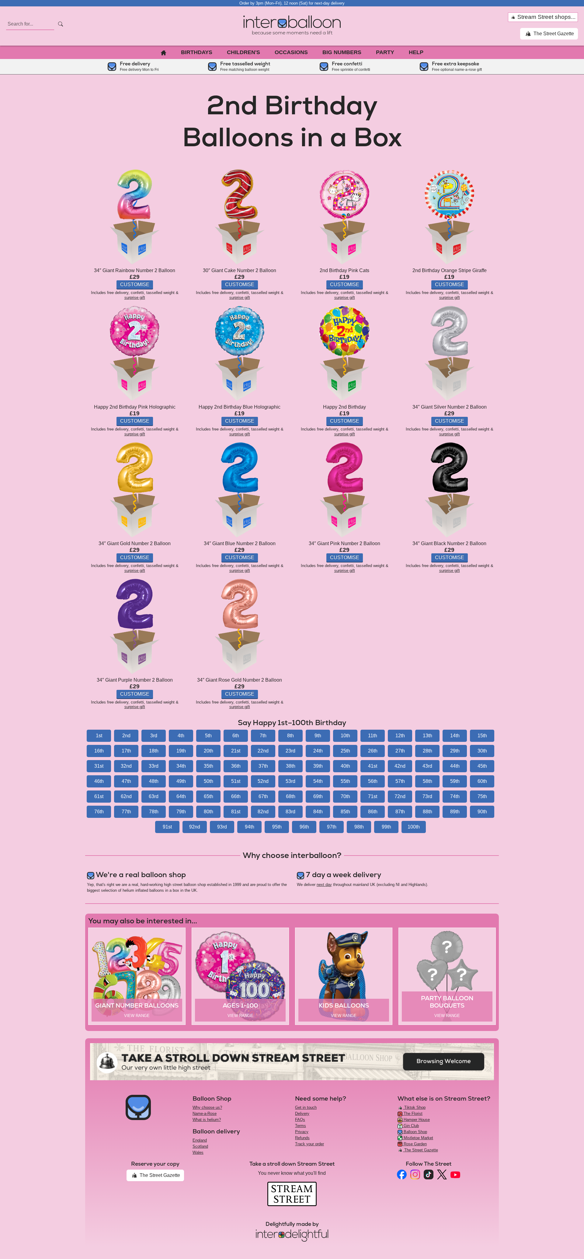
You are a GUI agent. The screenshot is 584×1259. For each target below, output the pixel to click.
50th (208, 781)
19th (181, 750)
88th (427, 811)
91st (167, 826)
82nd (263, 811)
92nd (194, 826)
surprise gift (134, 297)
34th (181, 766)
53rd (290, 781)
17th (126, 750)
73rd (427, 796)
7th (263, 735)
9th (318, 735)
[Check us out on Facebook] (402, 1174)
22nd (263, 750)
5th (208, 735)
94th (249, 826)
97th (331, 826)
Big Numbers (341, 52)
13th (427, 735)
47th (126, 781)
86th (372, 811)
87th (400, 811)
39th (318, 766)
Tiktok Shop (414, 1107)
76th (99, 811)
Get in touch (306, 1107)
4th (181, 735)
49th (181, 781)
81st (235, 811)
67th (263, 796)
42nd (400, 766)
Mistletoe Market (417, 1138)
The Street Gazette (553, 33)
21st (235, 750)
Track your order (309, 1144)
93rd (222, 826)
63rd (153, 796)
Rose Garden (414, 1144)
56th (372, 781)
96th (304, 826)
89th (455, 811)
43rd (427, 766)
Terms (300, 1125)
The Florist (412, 1113)
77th (126, 811)
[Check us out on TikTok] (428, 1174)
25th (345, 750)
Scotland (200, 1146)
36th (236, 766)
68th (290, 796)
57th (400, 781)
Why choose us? (207, 1107)
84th (318, 811)
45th (482, 766)
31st (98, 766)
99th (386, 826)
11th (372, 735)
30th (482, 750)
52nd (263, 781)
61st (98, 796)
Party (385, 52)
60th (482, 781)
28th (427, 750)
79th (181, 811)
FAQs (300, 1119)
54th (318, 781)
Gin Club (410, 1125)
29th (455, 750)
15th (482, 735)
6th (235, 735)
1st (99, 735)
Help (416, 52)
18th (153, 750)
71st (372, 796)
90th (482, 811)
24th (318, 750)
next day (324, 884)
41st (372, 766)
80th (208, 811)
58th (427, 781)
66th (236, 796)
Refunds (302, 1138)
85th (345, 811)
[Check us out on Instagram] (415, 1174)
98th (359, 826)
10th (345, 735)
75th (482, 796)
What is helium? (207, 1119)
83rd (290, 811)
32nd (126, 766)
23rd (290, 750)
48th (153, 781)
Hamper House (416, 1119)
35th (208, 766)
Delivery (302, 1113)
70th (345, 796)
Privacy (301, 1131)
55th (345, 781)
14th (455, 735)
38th (290, 766)
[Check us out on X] (442, 1175)
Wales (198, 1152)
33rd (153, 766)
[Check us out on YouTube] (455, 1174)
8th (290, 735)
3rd (153, 735)
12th (400, 735)
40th (345, 766)
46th (99, 781)
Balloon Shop (414, 1131)
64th (181, 796)
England (200, 1140)
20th (208, 750)
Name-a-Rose (205, 1113)
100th (414, 826)
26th (372, 750)
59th (455, 781)
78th (153, 811)
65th (208, 796)
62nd (126, 796)
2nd (126, 735)
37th (263, 766)
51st (235, 781)
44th (455, 766)
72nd (400, 796)
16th (99, 750)
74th (455, 796)
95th (277, 826)
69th (318, 796)
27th (400, 750)
